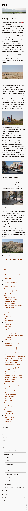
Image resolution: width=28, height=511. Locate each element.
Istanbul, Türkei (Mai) (11, 349)
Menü (23, 4)
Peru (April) (8, 271)
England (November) (10, 394)
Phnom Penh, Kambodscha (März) (14, 360)
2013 (5, 341)
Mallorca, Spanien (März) (12, 352)
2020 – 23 (4, 497)
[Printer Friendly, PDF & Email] (22, 23)
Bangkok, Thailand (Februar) (13, 364)
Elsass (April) (8, 337)
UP (26, 507)
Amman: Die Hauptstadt (11, 474)
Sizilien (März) (9, 400)
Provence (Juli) (9, 419)
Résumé (7, 477)
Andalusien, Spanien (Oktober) (13, 375)
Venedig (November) (10, 404)
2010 (5, 373)
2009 (5, 383)
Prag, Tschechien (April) (11, 371)
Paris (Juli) (8, 387)
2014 (5, 331)
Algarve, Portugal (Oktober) (12, 333)
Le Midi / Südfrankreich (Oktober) (14, 335)
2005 (5, 415)
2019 (5, 288)
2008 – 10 (4, 434)
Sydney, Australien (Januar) (12, 303)
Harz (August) (9, 326)
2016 (5, 314)
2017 (5, 309)
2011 (5, 366)
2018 (5, 295)
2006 (5, 409)
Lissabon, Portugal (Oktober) (13, 368)
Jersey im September (10, 297)
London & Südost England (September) (15, 487)
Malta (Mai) (8, 370)
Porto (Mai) (8, 278)
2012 (5, 354)
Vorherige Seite (10, 259)
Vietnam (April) (9, 389)
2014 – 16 (4, 490)
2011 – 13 (4, 437)
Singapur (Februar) (10, 301)
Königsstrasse (9, 464)
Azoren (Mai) (8, 276)
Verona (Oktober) (9, 324)
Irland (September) (10, 311)
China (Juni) (8, 328)
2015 (5, 322)
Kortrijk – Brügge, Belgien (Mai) (13, 358)
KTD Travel (6, 5)
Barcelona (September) (11, 396)
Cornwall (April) (9, 413)
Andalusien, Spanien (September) (14, 290)
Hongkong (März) (10, 390)
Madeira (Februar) (10, 286)
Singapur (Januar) (10, 307)
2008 (5, 392)
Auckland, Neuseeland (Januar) (13, 305)
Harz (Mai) (8, 318)
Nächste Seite (18, 259)
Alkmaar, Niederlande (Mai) (12, 292)
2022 (5, 280)
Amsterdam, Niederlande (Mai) (13, 377)
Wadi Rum (8, 470)
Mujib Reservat (9, 461)
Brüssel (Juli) (8, 398)
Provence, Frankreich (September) (14, 385)
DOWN (26, 509)
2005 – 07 (4, 431)
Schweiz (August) (9, 406)
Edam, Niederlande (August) (12, 274)
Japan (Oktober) (9, 417)
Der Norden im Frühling (11, 299)
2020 (5, 284)
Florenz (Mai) (8, 411)
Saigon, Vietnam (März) (11, 362)
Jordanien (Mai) (9, 351)
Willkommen (5, 427)
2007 (5, 402)
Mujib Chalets (9, 457)
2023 (5, 273)
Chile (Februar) (9, 330)
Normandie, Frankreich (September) (15, 356)
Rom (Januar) (8, 339)
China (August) (9, 316)
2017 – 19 (4, 494)
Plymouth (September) (11, 282)
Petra (6, 467)
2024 (5, 269)
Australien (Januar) (10, 379)
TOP (26, 505)
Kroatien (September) (11, 347)
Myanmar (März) (9, 320)
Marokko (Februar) (10, 312)
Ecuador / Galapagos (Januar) (13, 293)
